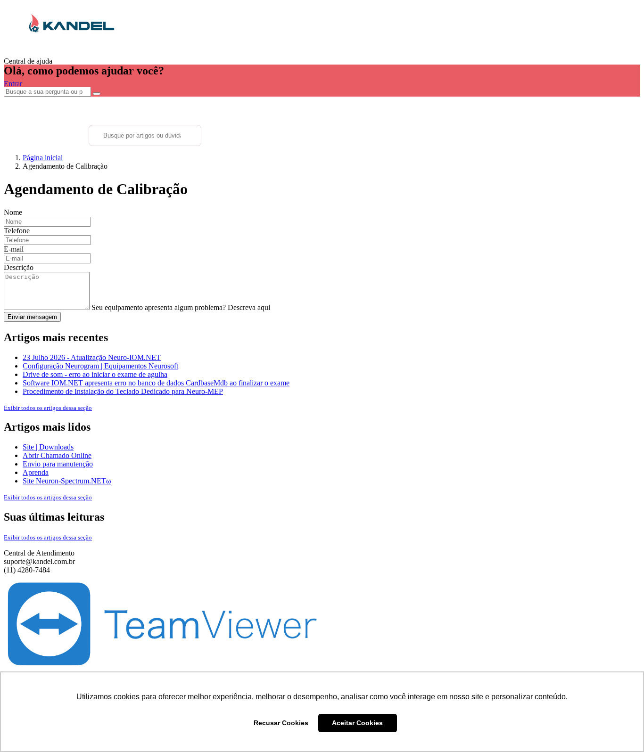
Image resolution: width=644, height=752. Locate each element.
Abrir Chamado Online (57, 455)
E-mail (14, 249)
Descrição (18, 267)
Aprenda (36, 472)
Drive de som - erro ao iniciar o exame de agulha (95, 374)
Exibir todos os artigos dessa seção (48, 407)
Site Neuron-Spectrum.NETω (67, 481)
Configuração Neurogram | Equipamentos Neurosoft (100, 366)
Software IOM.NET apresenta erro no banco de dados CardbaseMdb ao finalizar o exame (156, 383)
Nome (13, 212)
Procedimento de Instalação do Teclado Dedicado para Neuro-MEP (123, 391)
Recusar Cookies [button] (281, 723)
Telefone (17, 231)
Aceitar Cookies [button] (357, 723)
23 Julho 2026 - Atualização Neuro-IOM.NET (92, 357)
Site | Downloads (48, 447)
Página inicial (43, 158)
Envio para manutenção (58, 464)
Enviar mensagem (32, 316)
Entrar (13, 84)
